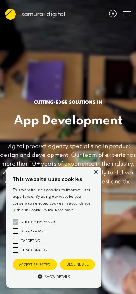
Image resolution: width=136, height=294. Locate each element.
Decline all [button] (77, 264)
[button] (54, 276)
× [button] (95, 172)
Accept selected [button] (35, 264)
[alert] (53, 227)
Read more (64, 210)
